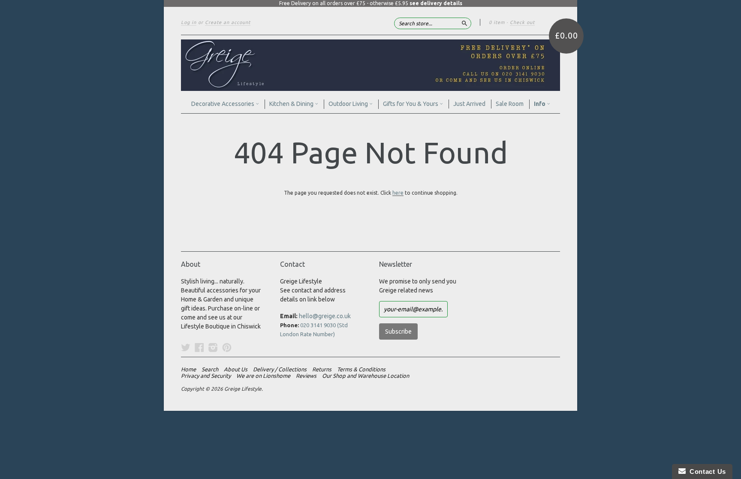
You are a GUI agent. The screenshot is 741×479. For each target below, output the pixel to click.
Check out (522, 22)
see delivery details (436, 3)
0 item (497, 22)
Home (188, 369)
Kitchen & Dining (292, 103)
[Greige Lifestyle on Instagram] (213, 347)
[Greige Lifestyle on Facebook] (199, 347)
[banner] (370, 65)
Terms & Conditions (361, 369)
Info (540, 103)
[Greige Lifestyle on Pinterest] (227, 347)
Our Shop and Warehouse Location (365, 376)
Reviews (306, 376)
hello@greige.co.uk (325, 316)
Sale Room (510, 103)
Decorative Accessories (223, 103)
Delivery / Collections (280, 369)
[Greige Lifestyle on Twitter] (185, 347)
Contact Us (706, 471)
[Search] (464, 23)
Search (210, 369)
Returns (321, 369)
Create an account (227, 22)
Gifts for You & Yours (411, 103)
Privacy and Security (206, 376)
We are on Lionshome (263, 376)
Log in (188, 22)
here (398, 193)
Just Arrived (469, 103)
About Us (235, 369)
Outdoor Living (348, 103)
